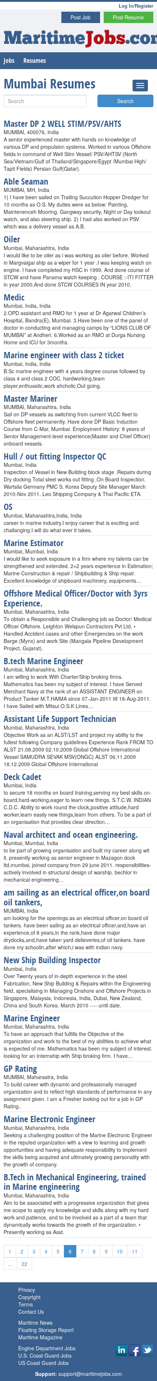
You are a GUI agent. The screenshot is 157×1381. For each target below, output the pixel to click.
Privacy (26, 1289)
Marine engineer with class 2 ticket (64, 355)
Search (125, 101)
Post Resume (128, 17)
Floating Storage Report (46, 1329)
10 (120, 1251)
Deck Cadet (22, 777)
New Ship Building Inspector (52, 960)
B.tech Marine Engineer (43, 661)
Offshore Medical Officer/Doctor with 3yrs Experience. (76, 598)
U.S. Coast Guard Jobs (45, 1355)
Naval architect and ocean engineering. (71, 834)
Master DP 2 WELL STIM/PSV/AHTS (62, 123)
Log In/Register (136, 5)
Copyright (29, 1297)
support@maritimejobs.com (90, 1373)
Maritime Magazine (40, 1337)
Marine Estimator (34, 543)
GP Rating (20, 1068)
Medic (14, 297)
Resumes (34, 60)
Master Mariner (30, 398)
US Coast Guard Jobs (43, 1362)
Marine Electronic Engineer (49, 1119)
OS (8, 506)
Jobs (9, 60)
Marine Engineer (32, 1018)
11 (135, 1251)
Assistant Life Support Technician (60, 718)
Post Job (80, 17)
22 (24, 1263)
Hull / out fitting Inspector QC (55, 456)
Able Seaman (26, 181)
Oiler (12, 239)
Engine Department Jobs (47, 1348)
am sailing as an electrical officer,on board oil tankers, (77, 897)
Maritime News (35, 1322)
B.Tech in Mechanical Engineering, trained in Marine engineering (75, 1181)
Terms (25, 1304)
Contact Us (31, 1311)
